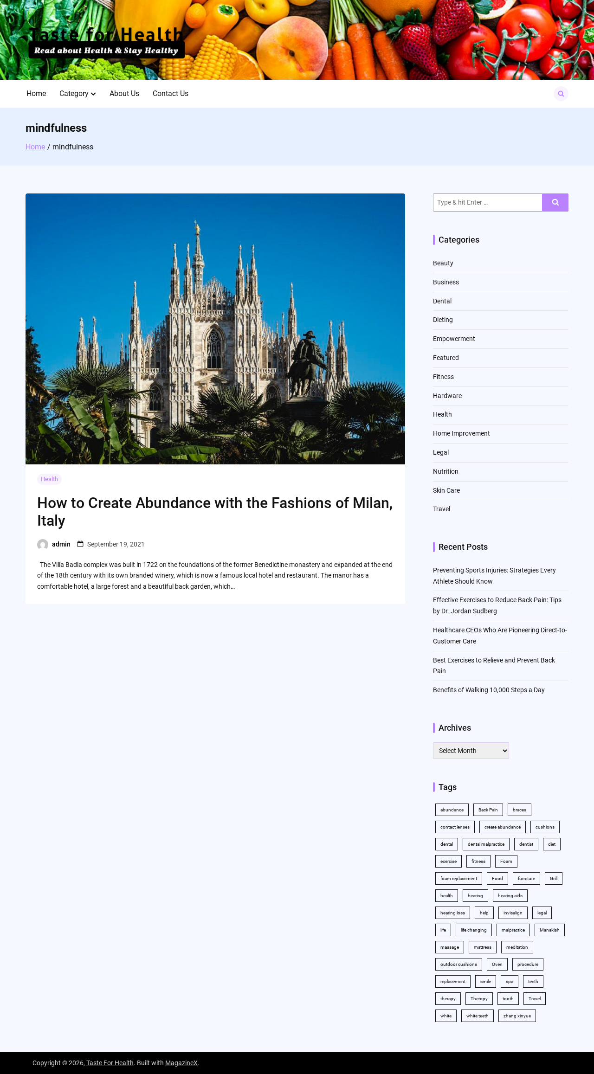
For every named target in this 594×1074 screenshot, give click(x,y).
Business (446, 282)
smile (485, 981)
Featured (446, 357)
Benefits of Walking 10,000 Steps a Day (489, 690)
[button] (93, 93)
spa (509, 981)
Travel (441, 509)
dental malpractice (486, 844)
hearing (475, 895)
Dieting (443, 319)
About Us (124, 93)
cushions (545, 827)
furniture (526, 878)
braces (519, 809)
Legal (441, 452)
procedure (527, 964)
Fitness (443, 376)
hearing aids (510, 895)
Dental (442, 301)
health (446, 895)
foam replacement (458, 878)
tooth (508, 998)
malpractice (513, 930)
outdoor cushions (458, 964)
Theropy (479, 998)
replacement (452, 981)
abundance (452, 809)
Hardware (447, 395)
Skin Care (446, 490)
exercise (448, 861)
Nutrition (445, 471)
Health (49, 479)
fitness (478, 861)
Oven (497, 964)
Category (74, 93)
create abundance (502, 827)
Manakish (550, 930)
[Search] (555, 202)
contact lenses (455, 827)
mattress (482, 947)
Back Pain (488, 809)
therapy (448, 998)
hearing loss (452, 912)
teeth (533, 981)
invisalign (513, 912)
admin (61, 544)
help (484, 912)
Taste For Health (110, 1063)
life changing (474, 930)
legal (542, 912)
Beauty (443, 263)
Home (36, 93)
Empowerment (454, 338)
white (446, 1015)
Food (497, 878)
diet (551, 844)
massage (449, 947)
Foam (506, 861)
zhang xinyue (517, 1015)
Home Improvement (461, 433)
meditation (517, 947)
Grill (553, 878)
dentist (526, 844)
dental (446, 844)
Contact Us (170, 93)
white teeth (477, 1015)
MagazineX (181, 1063)
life (443, 930)
